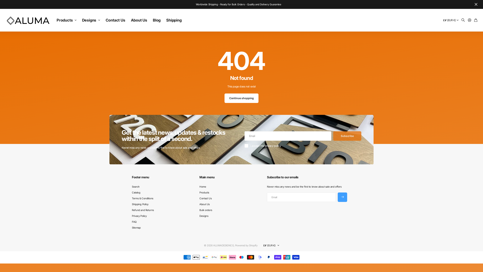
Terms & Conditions (142, 198)
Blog (157, 20)
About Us (139, 20)
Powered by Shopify (246, 245)
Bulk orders (205, 210)
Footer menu (140, 177)
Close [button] (476, 4)
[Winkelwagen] (475, 20)
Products (65, 20)
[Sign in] (469, 20)
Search (135, 186)
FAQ (134, 221)
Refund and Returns (143, 210)
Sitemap (136, 227)
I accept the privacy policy (265, 145)
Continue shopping (241, 98)
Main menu (207, 177)
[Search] (463, 20)
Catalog (136, 192)
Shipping (174, 20)
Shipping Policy (140, 204)
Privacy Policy (139, 215)
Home (202, 186)
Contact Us (115, 20)
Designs (89, 20)
